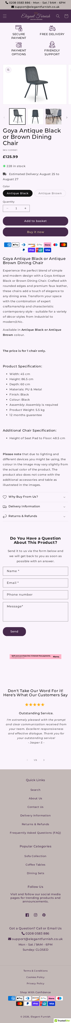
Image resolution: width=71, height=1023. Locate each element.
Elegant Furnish (41, 1016)
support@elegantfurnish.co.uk (37, 7)
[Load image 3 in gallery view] (53, 116)
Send (14, 631)
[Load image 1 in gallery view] (17, 116)
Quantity (8, 201)
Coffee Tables (35, 864)
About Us (35, 798)
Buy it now (35, 232)
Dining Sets (35, 873)
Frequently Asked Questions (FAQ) (35, 832)
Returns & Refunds (35, 824)
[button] (5, 16)
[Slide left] (4, 117)
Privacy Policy (35, 983)
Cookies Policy (35, 977)
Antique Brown (52, 194)
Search (35, 790)
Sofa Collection (35, 856)
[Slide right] (67, 117)
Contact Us (35, 807)
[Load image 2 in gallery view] (35, 116)
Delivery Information (35, 815)
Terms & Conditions (35, 970)
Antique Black (18, 193)
